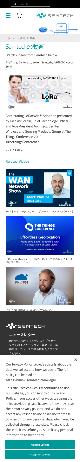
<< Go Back (14, 150)
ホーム (11, 38)
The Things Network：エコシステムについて (30, 310)
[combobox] (30, 4)
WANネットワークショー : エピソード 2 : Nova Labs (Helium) (39, 211)
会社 (22, 38)
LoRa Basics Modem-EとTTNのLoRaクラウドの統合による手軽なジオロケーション (39, 260)
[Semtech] (30, 329)
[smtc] (55, 15)
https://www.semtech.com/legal (31, 380)
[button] (75, 360)
